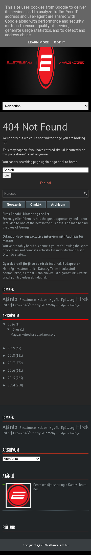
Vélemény (48, 305)
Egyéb (54, 299)
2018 (11, 355)
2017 (11, 363)
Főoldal (45, 183)
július (15, 329)
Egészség (68, 300)
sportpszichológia (68, 305)
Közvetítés (21, 305)
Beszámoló (27, 300)
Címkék (35, 204)
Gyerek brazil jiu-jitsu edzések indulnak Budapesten (41, 264)
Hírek (82, 299)
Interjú (8, 304)
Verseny (34, 304)
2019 (11, 348)
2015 (11, 378)
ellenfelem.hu (59, 545)
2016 (11, 370)
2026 (11, 324)
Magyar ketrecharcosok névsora (33, 334)
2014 (11, 385)
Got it (59, 42)
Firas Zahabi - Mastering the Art (26, 214)
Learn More (38, 42)
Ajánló (10, 299)
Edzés (42, 299)
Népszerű (14, 204)
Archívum (58, 204)
